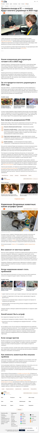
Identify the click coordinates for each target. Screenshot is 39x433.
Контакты (13, 417)
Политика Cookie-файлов (4, 423)
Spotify (32, 418)
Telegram (23, 416)
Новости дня (3, 405)
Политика (22, 405)
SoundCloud (33, 420)
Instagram (24, 420)
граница (11, 175)
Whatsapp (24, 423)
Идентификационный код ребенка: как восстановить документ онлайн (19, 106)
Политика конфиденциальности (5, 418)
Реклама (12, 419)
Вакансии (13, 416)
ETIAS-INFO (23, 48)
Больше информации (30, 430)
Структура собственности (14, 421)
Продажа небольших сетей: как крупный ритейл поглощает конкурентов (6, 106)
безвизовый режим (23, 175)
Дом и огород (31, 397)
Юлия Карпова (6, 392)
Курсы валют (13, 424)
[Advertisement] (18, 54)
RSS (32, 421)
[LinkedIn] (4, 394)
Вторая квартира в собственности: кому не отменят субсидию (31, 106)
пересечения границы (6, 41)
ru (34, 1)
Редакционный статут (5, 419)
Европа (30, 175)
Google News (33, 416)
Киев (2, 401)
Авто (2, 397)
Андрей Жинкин (7, 179)
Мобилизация (22, 401)
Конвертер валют (14, 425)
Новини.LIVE (14, 244)
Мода (30, 401)
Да (21, 430)
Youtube (23, 414)
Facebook (23, 421)
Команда (12, 423)
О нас (12, 414)
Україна (3, 3)
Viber (23, 418)
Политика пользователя (3, 415)
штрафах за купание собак (24, 373)
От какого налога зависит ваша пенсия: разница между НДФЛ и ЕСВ (31, 289)
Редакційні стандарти (5, 421)
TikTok (32, 414)
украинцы (16, 175)
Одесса (11, 405)
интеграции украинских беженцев (9, 168)
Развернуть (19, 409)
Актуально (12, 397)
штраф (13, 240)
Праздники (31, 405)
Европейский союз (5, 175)
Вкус (20, 397)
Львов (11, 401)
